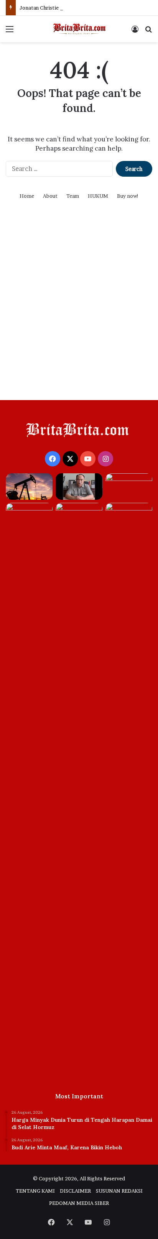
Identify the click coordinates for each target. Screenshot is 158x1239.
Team (72, 196)
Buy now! (128, 196)
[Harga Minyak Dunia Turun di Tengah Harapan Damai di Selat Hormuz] (29, 486)
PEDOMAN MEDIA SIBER (79, 1203)
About (50, 196)
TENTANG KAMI (35, 1191)
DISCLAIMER (75, 1191)
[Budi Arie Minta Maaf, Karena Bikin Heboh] (79, 486)
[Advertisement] (79, 310)
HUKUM (98, 196)
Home (27, 196)
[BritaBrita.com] (79, 29)
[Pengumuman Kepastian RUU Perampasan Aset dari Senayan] (79, 790)
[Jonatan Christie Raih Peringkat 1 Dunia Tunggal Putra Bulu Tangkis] (128, 486)
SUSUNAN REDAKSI (119, 1191)
